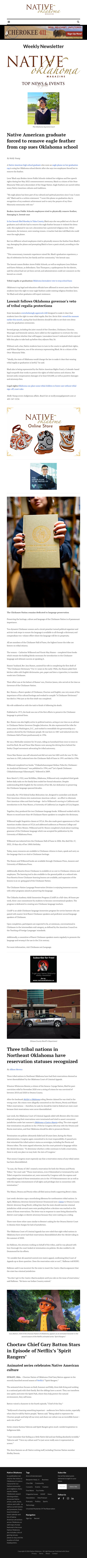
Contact (55, 1553)
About (48, 1553)
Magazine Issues (32, 1494)
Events (37, 1487)
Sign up (29, 1518)
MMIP (42, 1494)
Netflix (40, 1380)
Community (39, 1483)
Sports (45, 1501)
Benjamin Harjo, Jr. (33, 1480)
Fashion (45, 1487)
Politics (38, 1501)
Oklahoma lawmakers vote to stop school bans (52, 280)
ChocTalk (29, 1483)
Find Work (30, 1490)
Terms (41, 1553)
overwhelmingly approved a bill (34, 313)
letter (61, 1201)
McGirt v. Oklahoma (31, 1099)
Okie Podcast (42, 1498)
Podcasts (29, 1501)
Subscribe (73, 1486)
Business (45, 1480)
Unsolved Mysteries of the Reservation (40, 1509)
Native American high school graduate (25, 165)
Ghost (67, 1551)
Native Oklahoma (35, 1551)
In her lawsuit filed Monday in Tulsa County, (25, 221)
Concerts (29, 1487)
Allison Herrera (15, 1069)
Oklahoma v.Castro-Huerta (45, 1122)
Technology (30, 1505)
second (36, 1518)
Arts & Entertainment (34, 1476)
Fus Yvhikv (40, 1490)
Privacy (34, 1553)
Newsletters (30, 1498)
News (50, 1494)
